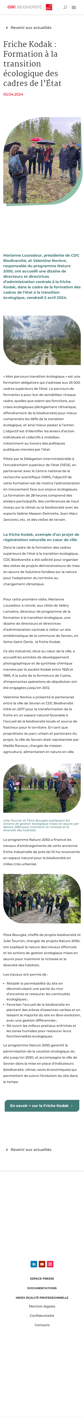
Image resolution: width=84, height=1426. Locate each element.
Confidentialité (42, 1316)
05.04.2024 (13, 94)
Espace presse (42, 1278)
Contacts (42, 1325)
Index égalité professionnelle (42, 1297)
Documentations (42, 1288)
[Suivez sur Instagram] (50, 1264)
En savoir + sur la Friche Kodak (39, 1106)
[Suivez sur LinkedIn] (34, 1264)
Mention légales (42, 1306)
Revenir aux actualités (31, 27)
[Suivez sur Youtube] (42, 1264)
